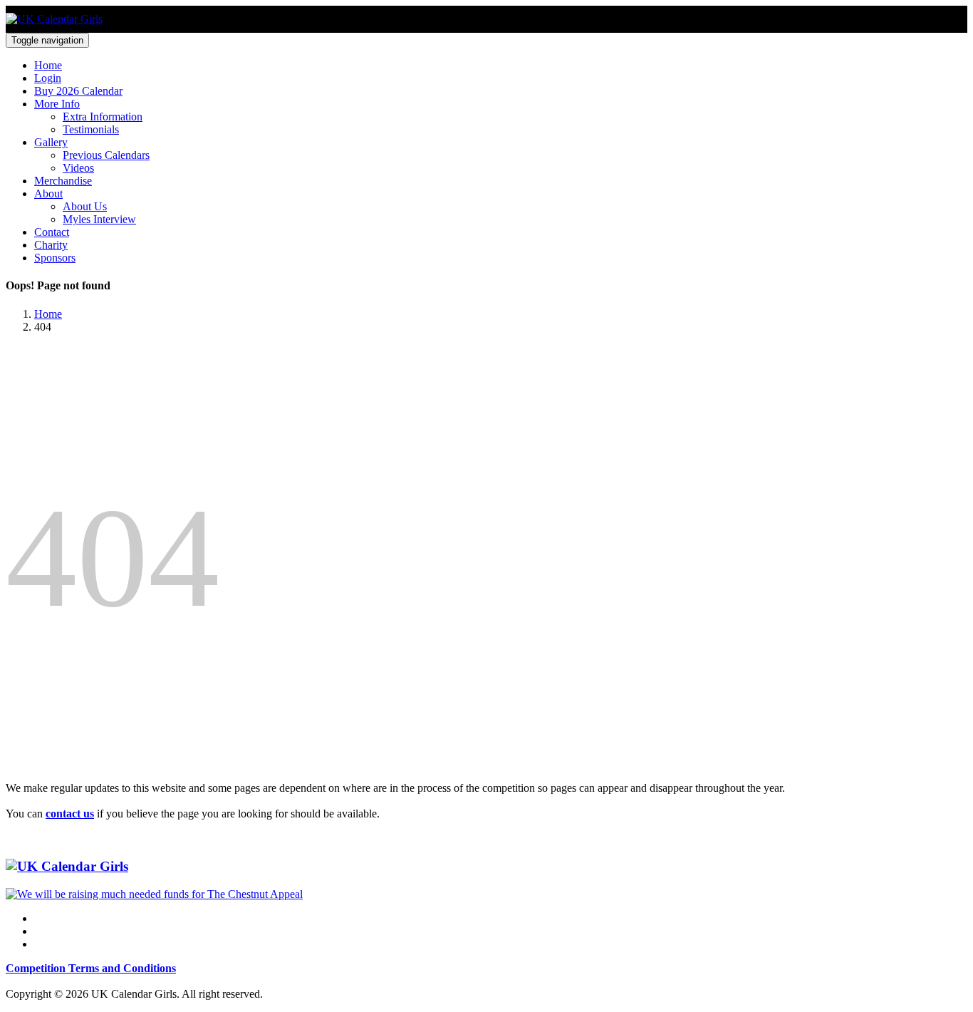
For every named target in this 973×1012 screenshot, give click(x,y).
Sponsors (55, 258)
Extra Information (102, 116)
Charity (51, 245)
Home (48, 65)
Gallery (51, 142)
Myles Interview (99, 219)
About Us (85, 206)
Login (47, 78)
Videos (78, 168)
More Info (57, 104)
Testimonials (91, 129)
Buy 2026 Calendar (78, 91)
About (48, 193)
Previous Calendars (106, 155)
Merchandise (63, 181)
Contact (51, 232)
